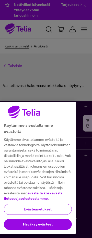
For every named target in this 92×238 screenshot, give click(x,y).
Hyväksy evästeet (38, 224)
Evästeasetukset (38, 209)
